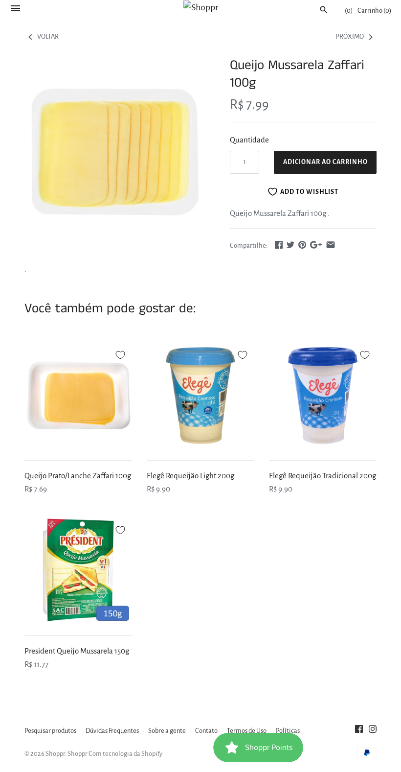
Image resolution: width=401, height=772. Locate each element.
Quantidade (249, 140)
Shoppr (55, 753)
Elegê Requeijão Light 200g (190, 475)
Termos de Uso (247, 730)
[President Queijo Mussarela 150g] (78, 571)
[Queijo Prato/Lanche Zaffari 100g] (78, 395)
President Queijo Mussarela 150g (76, 651)
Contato (206, 730)
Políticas (288, 730)
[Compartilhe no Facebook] (279, 244)
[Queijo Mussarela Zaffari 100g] (114, 147)
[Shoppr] (200, 7)
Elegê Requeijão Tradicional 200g (322, 475)
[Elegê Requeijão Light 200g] (200, 395)
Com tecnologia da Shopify (125, 753)
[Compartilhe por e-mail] (330, 244)
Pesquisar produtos (50, 730)
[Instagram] (373, 731)
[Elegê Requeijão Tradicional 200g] (323, 395)
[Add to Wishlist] (120, 353)
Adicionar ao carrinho (325, 162)
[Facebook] (359, 731)
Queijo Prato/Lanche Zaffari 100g (77, 475)
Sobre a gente (167, 730)
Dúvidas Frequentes (112, 730)
